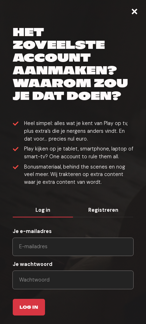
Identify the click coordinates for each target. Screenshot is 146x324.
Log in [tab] (42, 210)
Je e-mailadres (32, 231)
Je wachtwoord (32, 264)
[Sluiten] (134, 11)
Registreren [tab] (103, 210)
